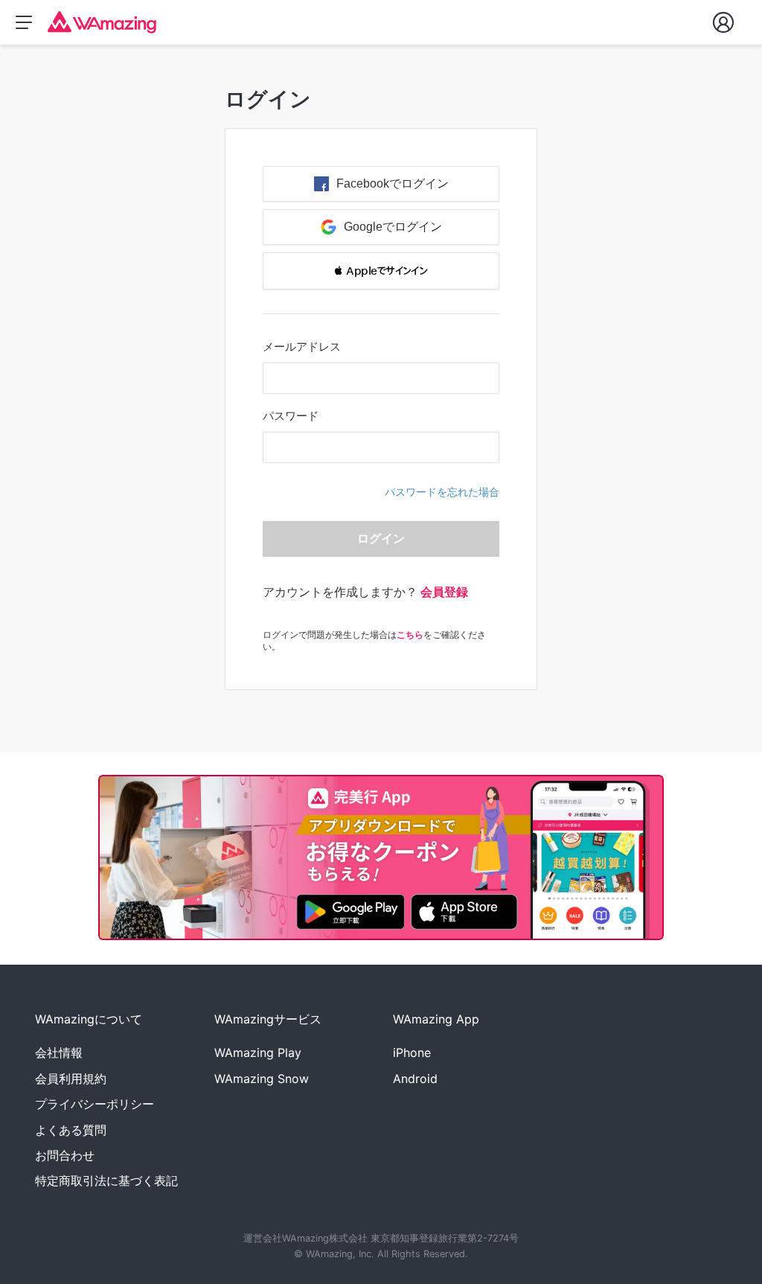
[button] (381, 271)
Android (415, 1078)
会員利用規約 (70, 1078)
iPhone (412, 1052)
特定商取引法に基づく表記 (106, 1180)
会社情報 (59, 1052)
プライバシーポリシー (94, 1103)
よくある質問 (70, 1129)
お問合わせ (65, 1155)
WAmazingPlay (257, 1052)
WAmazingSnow (261, 1078)
